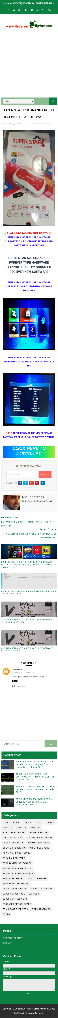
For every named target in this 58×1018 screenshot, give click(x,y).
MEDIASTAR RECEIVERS (40, 838)
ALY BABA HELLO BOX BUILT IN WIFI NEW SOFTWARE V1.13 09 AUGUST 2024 (27, 621)
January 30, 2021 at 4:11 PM (24, 673)
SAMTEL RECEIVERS (13, 878)
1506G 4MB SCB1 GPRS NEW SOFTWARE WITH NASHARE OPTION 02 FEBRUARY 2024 (35, 777)
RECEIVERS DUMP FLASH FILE (18, 873)
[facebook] (8, 10)
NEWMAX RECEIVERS (38, 843)
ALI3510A (8, 827)
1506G (16, 822)
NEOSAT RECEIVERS (13, 843)
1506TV (50, 822)
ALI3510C (22, 827)
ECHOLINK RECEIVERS (14, 833)
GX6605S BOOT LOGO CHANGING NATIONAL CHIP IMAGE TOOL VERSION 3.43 (28, 592)
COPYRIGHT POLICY (13, 938)
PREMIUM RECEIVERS (14, 858)
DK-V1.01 (35, 827)
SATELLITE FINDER (37, 878)
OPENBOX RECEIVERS (14, 848)
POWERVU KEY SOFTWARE (16, 853)
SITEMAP (7, 943)
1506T (38, 822)
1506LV (27, 822)
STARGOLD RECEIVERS (15, 889)
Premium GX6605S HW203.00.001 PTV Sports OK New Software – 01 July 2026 (36, 789)
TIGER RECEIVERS (41, 909)
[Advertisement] (29, 64)
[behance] (49, 10)
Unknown (17, 669)
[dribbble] (37, 10)
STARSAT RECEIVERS (41, 889)
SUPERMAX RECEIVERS (15, 899)
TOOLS (6, 914)
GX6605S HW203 (38, 833)
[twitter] (14, 10)
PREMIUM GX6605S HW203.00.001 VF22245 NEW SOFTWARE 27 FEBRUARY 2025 (34, 802)
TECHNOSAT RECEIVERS (15, 909)
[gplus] (19, 10)
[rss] (25, 10)
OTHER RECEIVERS (42, 123)
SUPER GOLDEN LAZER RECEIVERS (21, 894)
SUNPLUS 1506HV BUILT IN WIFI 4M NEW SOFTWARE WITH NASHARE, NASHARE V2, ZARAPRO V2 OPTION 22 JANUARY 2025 (28, 564)
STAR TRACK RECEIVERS (16, 884)
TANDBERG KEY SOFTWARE (17, 904)
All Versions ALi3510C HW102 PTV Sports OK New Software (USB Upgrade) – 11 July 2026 (35, 764)
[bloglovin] (31, 10)
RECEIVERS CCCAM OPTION (17, 868)
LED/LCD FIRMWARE (13, 838)
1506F (6, 822)
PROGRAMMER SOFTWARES (17, 863)
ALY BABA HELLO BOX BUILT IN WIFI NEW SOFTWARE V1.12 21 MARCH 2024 (27, 649)
